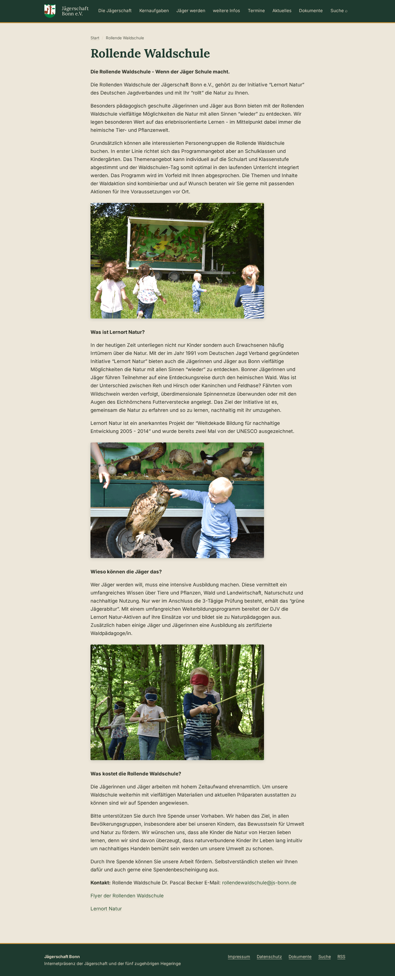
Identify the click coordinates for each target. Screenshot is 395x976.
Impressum (239, 956)
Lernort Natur (106, 909)
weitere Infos (226, 10)
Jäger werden (190, 10)
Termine (256, 10)
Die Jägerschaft (115, 10)
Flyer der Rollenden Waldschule (127, 896)
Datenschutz (269, 956)
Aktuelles (281, 10)
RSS (341, 956)
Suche (324, 956)
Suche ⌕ (339, 10)
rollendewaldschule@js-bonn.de (259, 883)
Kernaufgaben (154, 10)
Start (95, 38)
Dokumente (311, 10)
